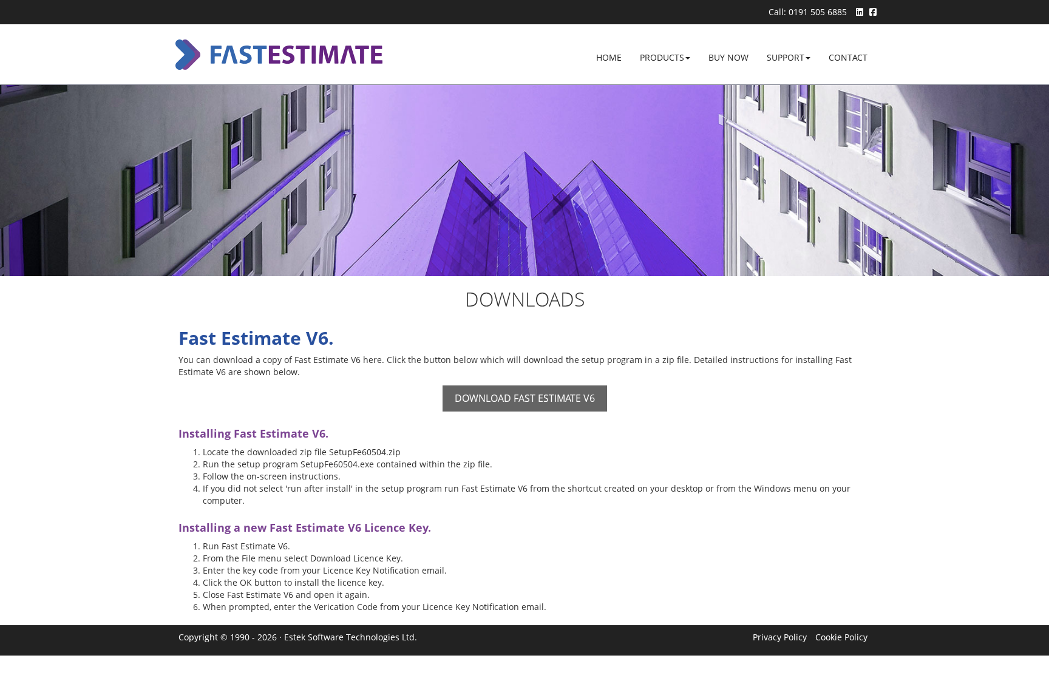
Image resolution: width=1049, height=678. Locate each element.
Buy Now (728, 57)
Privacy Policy (780, 637)
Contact (848, 57)
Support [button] (785, 57)
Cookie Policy (841, 637)
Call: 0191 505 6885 (808, 12)
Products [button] (662, 57)
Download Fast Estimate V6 (525, 398)
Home (613, 57)
